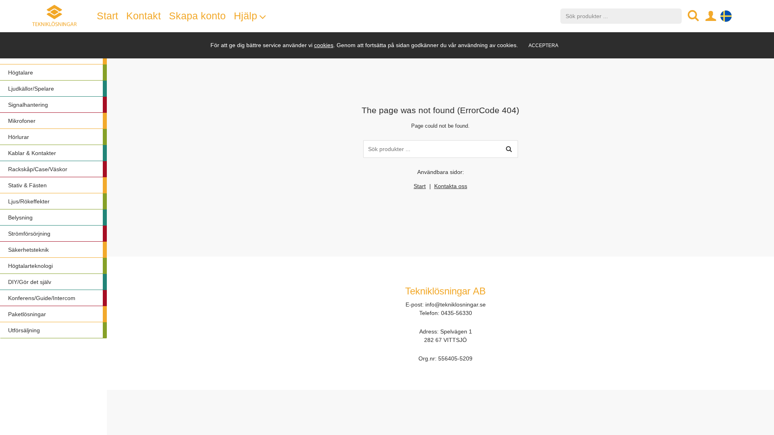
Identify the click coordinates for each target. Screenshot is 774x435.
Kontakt (143, 15)
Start (420, 186)
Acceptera (543, 45)
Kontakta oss (450, 186)
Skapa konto (197, 15)
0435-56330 (456, 313)
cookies (323, 45)
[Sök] (509, 149)
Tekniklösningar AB (445, 291)
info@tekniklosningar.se (455, 304)
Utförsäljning (24, 330)
